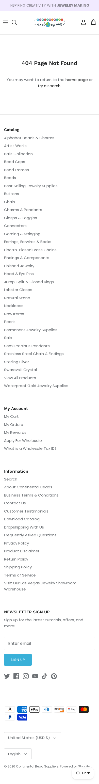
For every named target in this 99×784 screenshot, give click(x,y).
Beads (10, 177)
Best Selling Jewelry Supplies (31, 185)
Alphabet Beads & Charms (29, 137)
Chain (9, 201)
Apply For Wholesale (23, 440)
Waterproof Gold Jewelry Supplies (36, 385)
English (14, 754)
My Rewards (15, 432)
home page (76, 79)
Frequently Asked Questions (30, 535)
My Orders (13, 424)
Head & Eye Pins (19, 273)
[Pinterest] (54, 676)
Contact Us (15, 503)
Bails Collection (18, 153)
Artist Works (15, 145)
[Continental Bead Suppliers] (49, 22)
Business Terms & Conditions (31, 495)
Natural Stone (17, 297)
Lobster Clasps (18, 289)
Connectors (15, 225)
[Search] (16, 22)
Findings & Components (26, 257)
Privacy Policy (16, 543)
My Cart (11, 416)
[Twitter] (7, 676)
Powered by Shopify (75, 766)
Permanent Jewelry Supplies (30, 329)
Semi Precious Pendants (27, 345)
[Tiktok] (44, 676)
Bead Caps (14, 161)
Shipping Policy (18, 567)
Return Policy (16, 559)
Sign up (18, 659)
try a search (49, 85)
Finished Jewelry (19, 265)
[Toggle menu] (5, 22)
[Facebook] (16, 676)
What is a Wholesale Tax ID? (30, 448)
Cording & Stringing (22, 233)
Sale (8, 337)
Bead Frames (16, 169)
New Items (14, 313)
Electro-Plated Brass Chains (30, 249)
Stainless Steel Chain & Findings (34, 353)
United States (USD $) (29, 737)
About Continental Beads (28, 487)
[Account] (82, 22)
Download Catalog (22, 519)
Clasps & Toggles (20, 217)
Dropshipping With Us (24, 527)
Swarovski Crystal (20, 369)
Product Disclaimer (21, 551)
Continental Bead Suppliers (37, 766)
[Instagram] (26, 676)
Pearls (9, 321)
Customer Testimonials (26, 511)
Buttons (11, 193)
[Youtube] (35, 676)
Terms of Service (20, 575)
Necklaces (13, 305)
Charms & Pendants (23, 209)
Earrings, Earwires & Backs (27, 241)
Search (10, 479)
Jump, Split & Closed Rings (29, 281)
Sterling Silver (16, 361)
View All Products (20, 377)
